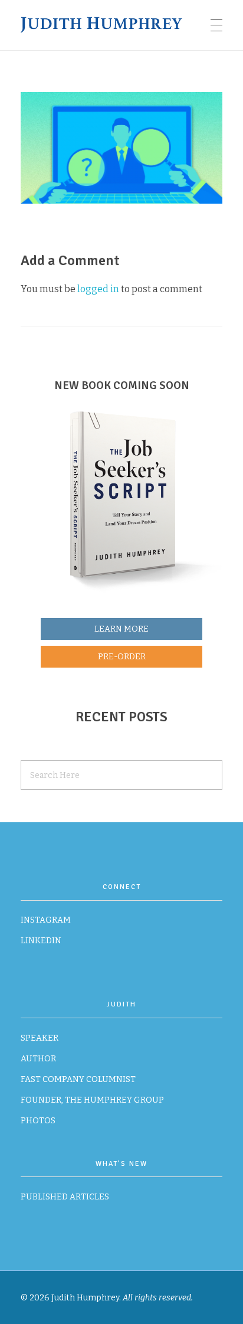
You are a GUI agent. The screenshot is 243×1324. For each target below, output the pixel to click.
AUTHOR (38, 1059)
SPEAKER (39, 1038)
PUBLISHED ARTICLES (65, 1197)
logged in (99, 289)
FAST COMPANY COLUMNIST (78, 1079)
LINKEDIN (41, 941)
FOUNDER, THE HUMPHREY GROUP (92, 1100)
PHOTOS (38, 1121)
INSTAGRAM (46, 920)
